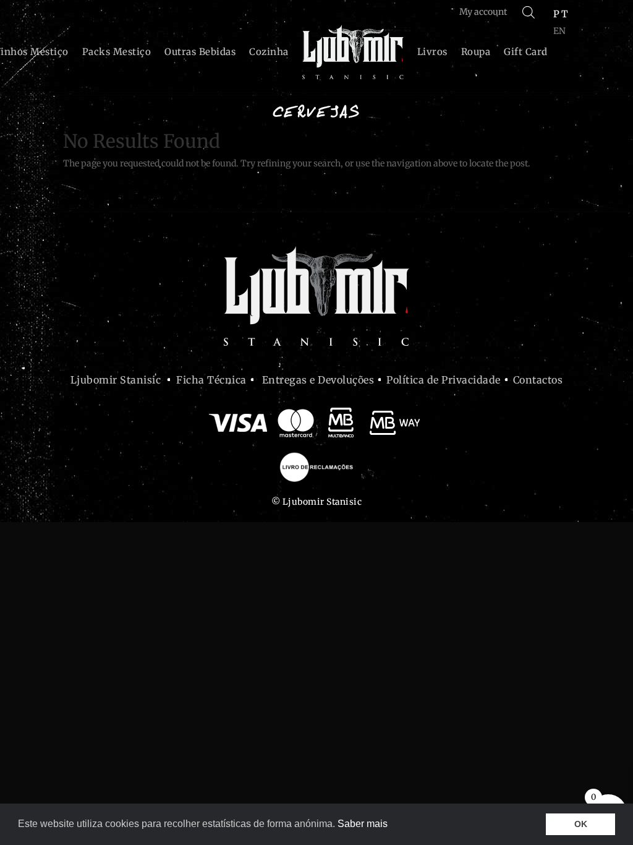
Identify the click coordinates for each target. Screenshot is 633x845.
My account (483, 11)
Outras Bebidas (200, 52)
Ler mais (81, 619)
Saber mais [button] (363, 823)
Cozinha (269, 52)
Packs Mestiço (116, 52)
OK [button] (580, 824)
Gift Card (526, 52)
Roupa (476, 52)
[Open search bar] (528, 12)
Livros (432, 52)
